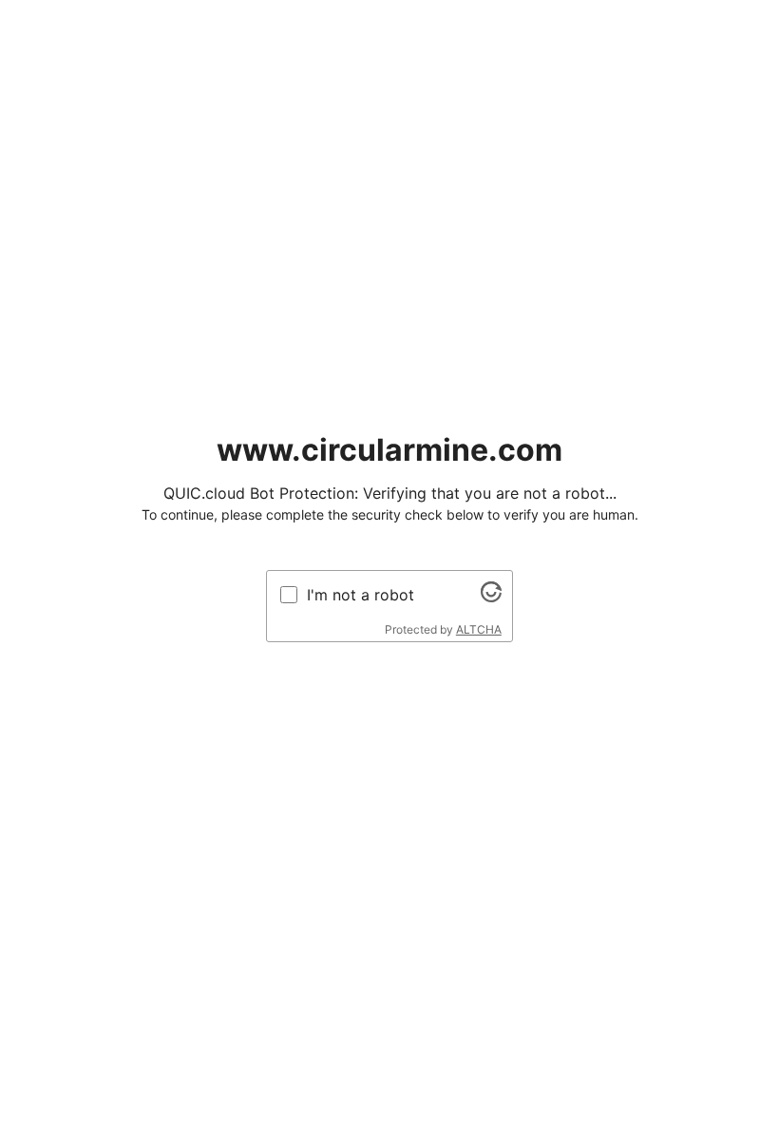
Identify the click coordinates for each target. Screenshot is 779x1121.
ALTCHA (479, 629)
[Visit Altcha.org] (491, 596)
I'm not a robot (360, 594)
